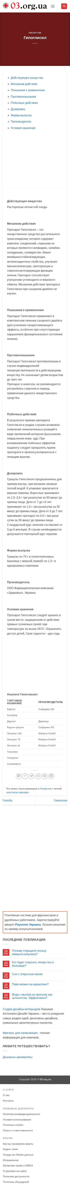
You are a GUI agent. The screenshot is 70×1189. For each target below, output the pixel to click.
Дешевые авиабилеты (17, 1057)
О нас (6, 1095)
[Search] (64, 6)
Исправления (11, 1160)
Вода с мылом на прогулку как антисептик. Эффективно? (32, 996)
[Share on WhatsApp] (19, 776)
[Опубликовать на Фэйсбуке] (25, 776)
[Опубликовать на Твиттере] (32, 776)
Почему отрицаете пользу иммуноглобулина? (29, 952)
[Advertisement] (37, 159)
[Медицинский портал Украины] (25, 6)
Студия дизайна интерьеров (21, 1009)
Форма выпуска (21, 115)
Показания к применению (28, 90)
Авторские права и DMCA (18, 1165)
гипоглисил (12, 792)
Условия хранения (23, 127)
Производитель (21, 121)
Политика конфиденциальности (21, 1114)
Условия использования (17, 1119)
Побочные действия (24, 102)
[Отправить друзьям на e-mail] (38, 776)
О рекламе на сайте (15, 1171)
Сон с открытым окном (27, 974)
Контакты (8, 1100)
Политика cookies (13, 1125)
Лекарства (35, 33)
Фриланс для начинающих (20, 1032)
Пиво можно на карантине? (30, 984)
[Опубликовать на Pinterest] (45, 776)
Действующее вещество (27, 77)
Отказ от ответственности (18, 1130)
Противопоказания (23, 96)
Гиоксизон (60, 800)
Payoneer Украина (28, 924)
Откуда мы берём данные (18, 1154)
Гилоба (7, 800)
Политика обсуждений (16, 1182)
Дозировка (18, 109)
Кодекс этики (10, 1149)
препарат (24, 792)
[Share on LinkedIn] (51, 776)
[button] (53, 6)
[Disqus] (35, 854)
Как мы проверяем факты (18, 1144)
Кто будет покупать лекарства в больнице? (33, 964)
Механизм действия (24, 84)
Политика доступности (16, 1176)
